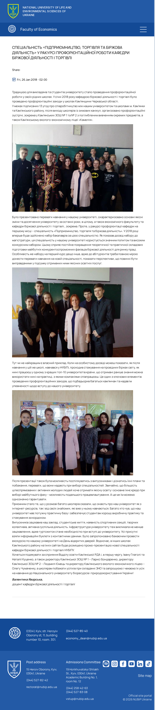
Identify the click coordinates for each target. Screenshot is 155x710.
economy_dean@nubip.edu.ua (86, 638)
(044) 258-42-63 (77, 688)
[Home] (14, 669)
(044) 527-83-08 (77, 692)
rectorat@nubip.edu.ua (41, 687)
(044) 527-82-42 (37, 680)
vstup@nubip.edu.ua (80, 699)
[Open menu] (143, 29)
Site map (145, 675)
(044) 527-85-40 (77, 631)
